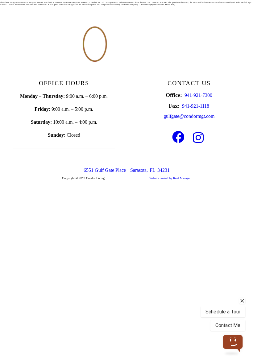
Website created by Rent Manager (169, 178)
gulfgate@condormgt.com (189, 116)
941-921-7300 (198, 95)
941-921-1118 (195, 106)
